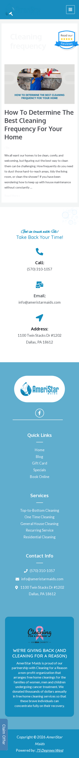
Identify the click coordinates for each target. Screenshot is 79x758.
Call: (39, 262)
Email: (39, 295)
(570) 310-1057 (39, 269)
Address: (39, 328)
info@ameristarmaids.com (40, 302)
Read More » (12, 195)
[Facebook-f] (39, 413)
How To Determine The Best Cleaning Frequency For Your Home (39, 124)
